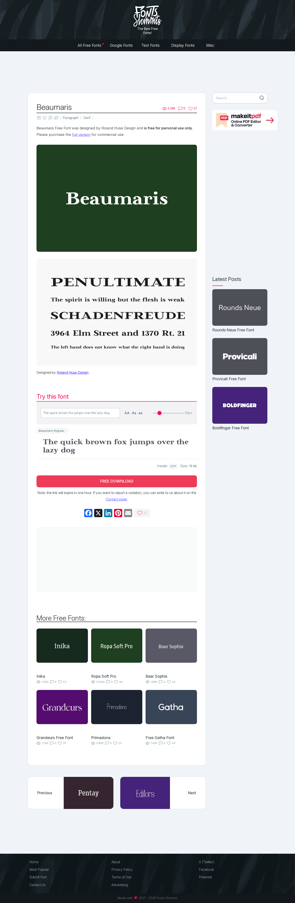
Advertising (119, 885)
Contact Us (37, 885)
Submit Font (38, 877)
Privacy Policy (121, 870)
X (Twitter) (206, 862)
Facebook (206, 870)
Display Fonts (183, 45)
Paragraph (71, 117)
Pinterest (205, 877)
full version (81, 134)
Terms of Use (121, 877)
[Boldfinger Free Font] (239, 405)
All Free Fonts (89, 45)
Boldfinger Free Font (230, 428)
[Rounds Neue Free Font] (239, 308)
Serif (86, 117)
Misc (211, 45)
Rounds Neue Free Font (233, 330)
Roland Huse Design (73, 372)
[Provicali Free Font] (239, 356)
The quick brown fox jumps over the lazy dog (116, 446)
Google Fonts (121, 45)
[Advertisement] (147, 71)
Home (33, 862)
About (115, 862)
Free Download (116, 481)
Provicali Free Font (229, 379)
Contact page (116, 499)
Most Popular (39, 870)
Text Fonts (151, 45)
